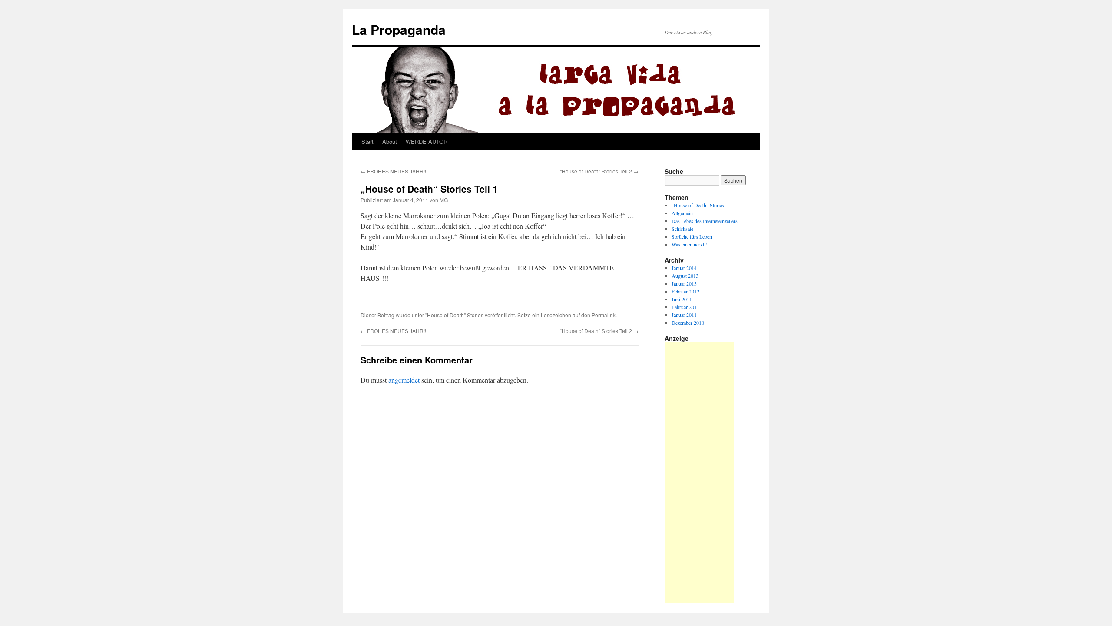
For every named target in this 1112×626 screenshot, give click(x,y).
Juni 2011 (682, 299)
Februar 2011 (685, 306)
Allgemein (682, 213)
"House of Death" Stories (454, 315)
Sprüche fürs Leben (692, 236)
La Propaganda (399, 29)
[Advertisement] (699, 472)
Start (367, 141)
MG (444, 199)
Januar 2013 (684, 283)
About (389, 141)
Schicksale (682, 228)
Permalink (604, 315)
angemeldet (404, 379)
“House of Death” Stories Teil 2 (599, 171)
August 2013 (685, 275)
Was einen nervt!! (690, 244)
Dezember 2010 (688, 322)
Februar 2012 (685, 291)
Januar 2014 (684, 267)
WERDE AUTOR (426, 141)
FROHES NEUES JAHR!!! (394, 171)
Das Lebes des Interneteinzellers (705, 220)
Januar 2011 (684, 314)
